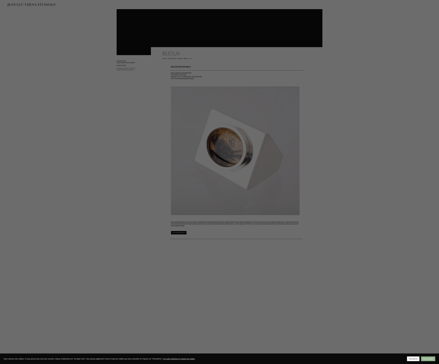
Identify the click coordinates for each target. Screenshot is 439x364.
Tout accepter (428, 359)
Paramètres (413, 359)
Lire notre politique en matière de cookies (179, 359)
